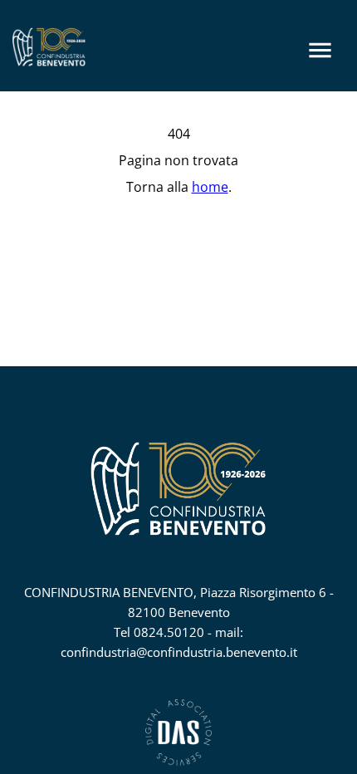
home (210, 187)
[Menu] (320, 50)
